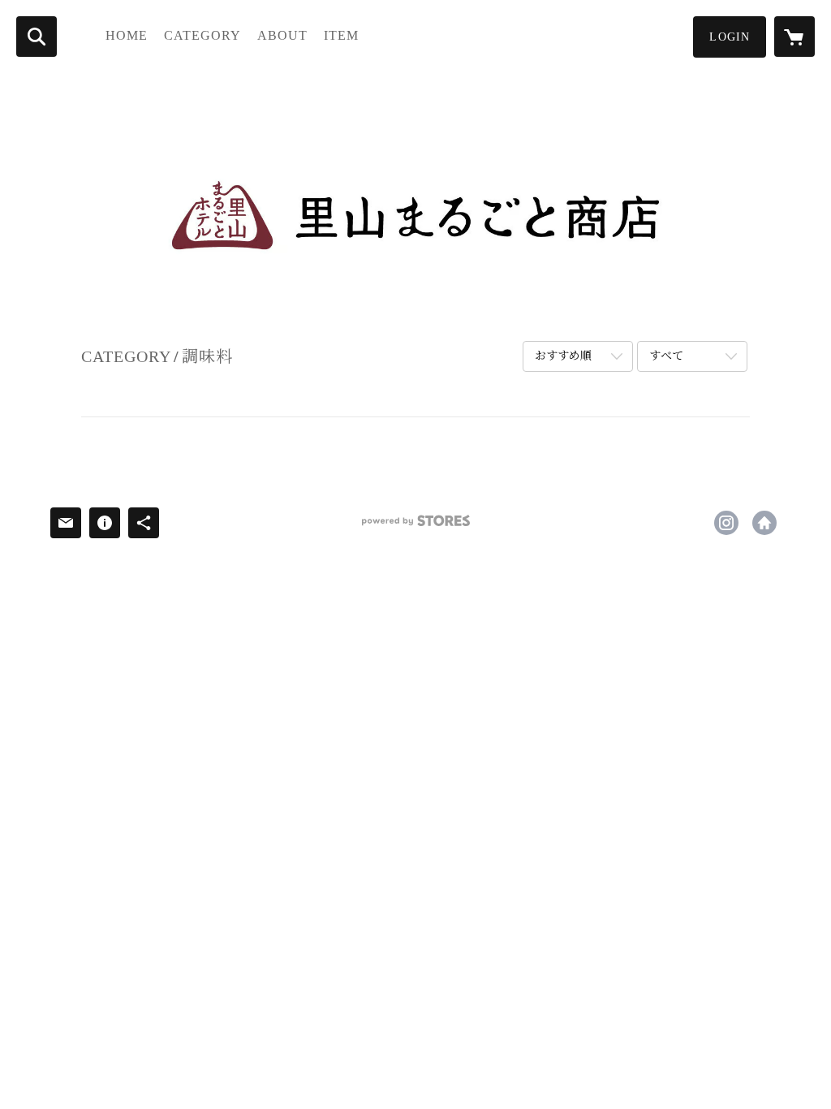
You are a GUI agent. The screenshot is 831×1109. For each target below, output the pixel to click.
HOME (126, 35)
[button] (729, 37)
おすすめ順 (563, 356)
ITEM (341, 35)
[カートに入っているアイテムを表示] (794, 36)
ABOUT (282, 35)
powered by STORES (415, 526)
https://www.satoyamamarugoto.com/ (764, 523)
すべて (666, 356)
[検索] (36, 36)
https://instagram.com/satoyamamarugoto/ (726, 523)
